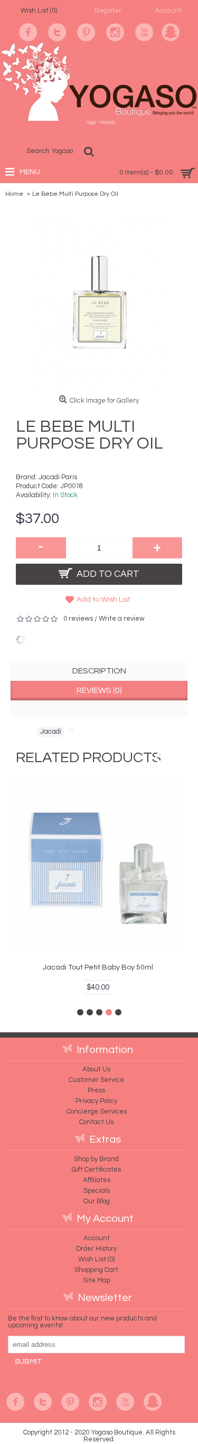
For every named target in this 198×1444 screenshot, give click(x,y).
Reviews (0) (99, 690)
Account (96, 1238)
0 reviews (78, 618)
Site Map (96, 1280)
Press (96, 1090)
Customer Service (96, 1080)
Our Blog (96, 1201)
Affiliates (96, 1180)
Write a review (122, 618)
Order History (96, 1248)
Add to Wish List (103, 599)
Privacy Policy (96, 1101)
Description (99, 671)
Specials (96, 1190)
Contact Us (96, 1122)
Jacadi (50, 731)
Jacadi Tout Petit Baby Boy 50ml (98, 967)
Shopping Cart (96, 1270)
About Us (96, 1069)
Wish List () (96, 1259)
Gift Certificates (96, 1169)
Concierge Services (97, 1111)
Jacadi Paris (58, 477)
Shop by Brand (96, 1159)
